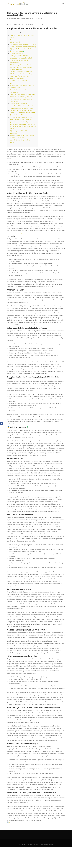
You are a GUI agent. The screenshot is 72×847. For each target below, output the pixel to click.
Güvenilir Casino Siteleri (17, 78)
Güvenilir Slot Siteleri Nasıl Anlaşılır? (21, 72)
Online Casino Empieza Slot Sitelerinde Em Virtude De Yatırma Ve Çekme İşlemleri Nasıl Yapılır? (23, 126)
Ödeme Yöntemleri (15, 42)
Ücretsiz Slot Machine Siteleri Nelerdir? (21, 58)
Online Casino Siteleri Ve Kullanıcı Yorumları (23, 44)
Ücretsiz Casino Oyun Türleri (18, 103)
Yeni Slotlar (13, 40)
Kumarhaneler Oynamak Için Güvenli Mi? (22, 85)
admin (11, 18)
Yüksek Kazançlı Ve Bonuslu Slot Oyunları (22, 65)
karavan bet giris (19, 233)
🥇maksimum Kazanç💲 (17, 51)
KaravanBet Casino (27, 18)
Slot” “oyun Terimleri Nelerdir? (19, 56)
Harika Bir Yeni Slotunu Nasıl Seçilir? (21, 110)
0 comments (38, 18)
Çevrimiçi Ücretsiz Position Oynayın (20, 122)
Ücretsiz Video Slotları (16, 53)
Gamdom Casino (15, 87)
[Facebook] (1, 423)
